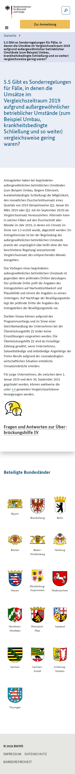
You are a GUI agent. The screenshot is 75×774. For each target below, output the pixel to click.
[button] (6, 27)
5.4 (14, 389)
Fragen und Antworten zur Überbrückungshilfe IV (35, 429)
